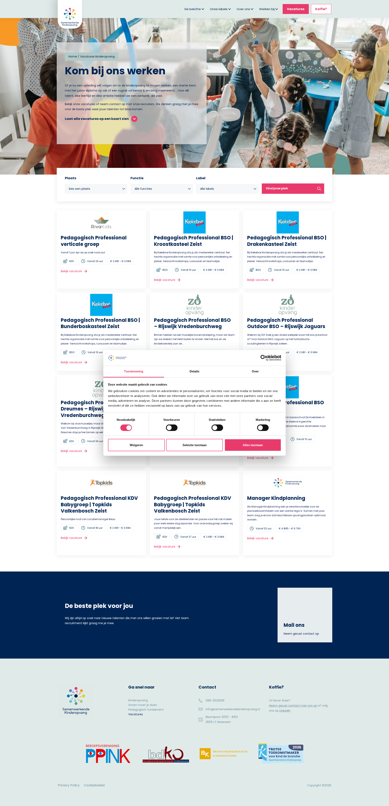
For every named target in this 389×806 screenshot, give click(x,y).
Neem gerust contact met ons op (293, 706)
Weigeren (136, 445)
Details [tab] (195, 371)
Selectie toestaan (195, 445)
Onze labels (219, 9)
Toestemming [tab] (133, 371)
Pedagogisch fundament (146, 710)
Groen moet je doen (142, 705)
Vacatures (296, 9)
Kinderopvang (138, 700)
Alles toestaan (253, 445)
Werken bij (267, 9)
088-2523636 (215, 700)
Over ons (243, 9)
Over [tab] (255, 371)
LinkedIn (285, 711)
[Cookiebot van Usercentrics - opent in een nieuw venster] (263, 358)
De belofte (193, 9)
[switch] (171, 427)
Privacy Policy (69, 785)
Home (72, 56)
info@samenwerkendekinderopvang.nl (233, 709)
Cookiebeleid (94, 785)
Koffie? (321, 9)
